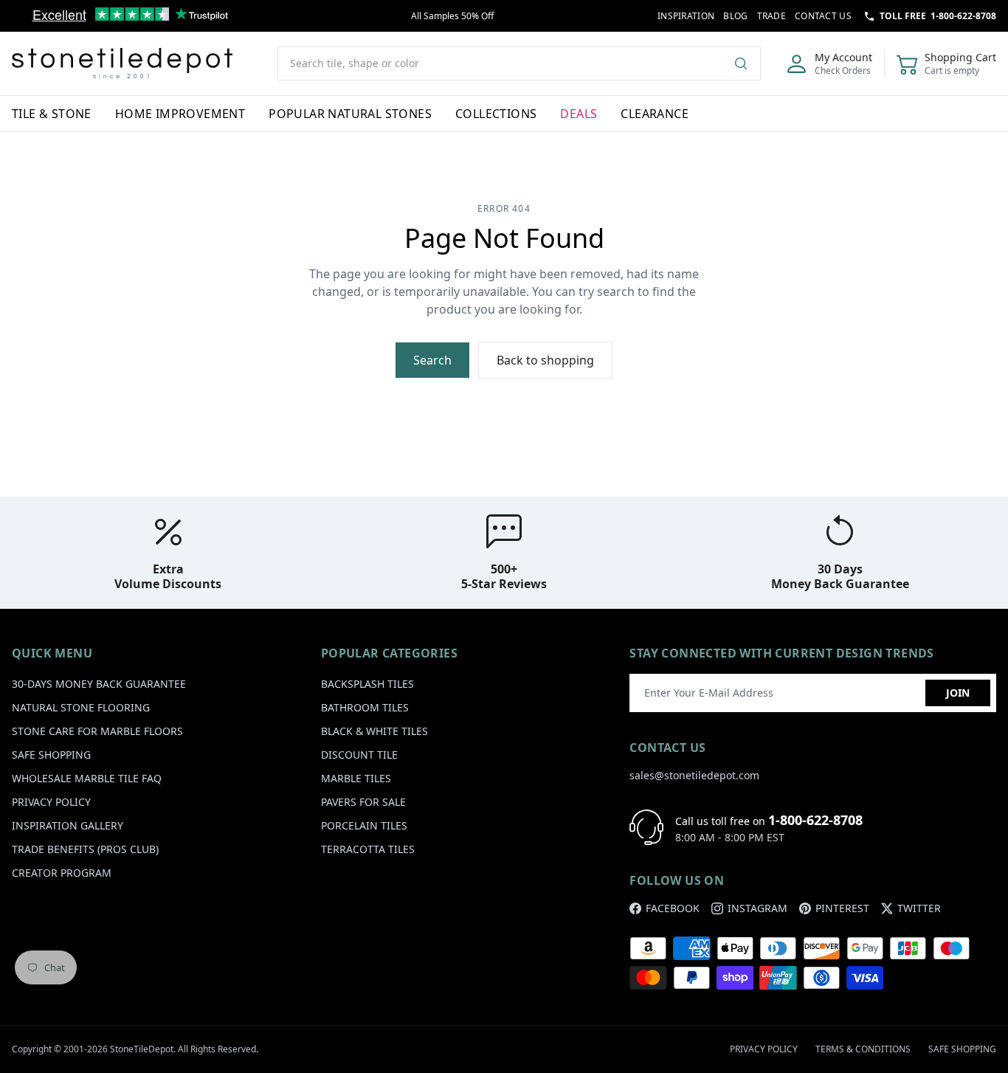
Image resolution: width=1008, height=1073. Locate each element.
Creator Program (61, 873)
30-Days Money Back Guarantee (99, 684)
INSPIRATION (685, 16)
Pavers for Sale (363, 802)
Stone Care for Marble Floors (97, 731)
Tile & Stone (52, 114)
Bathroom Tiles (365, 707)
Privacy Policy (51, 802)
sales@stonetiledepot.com (694, 775)
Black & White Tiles (374, 731)
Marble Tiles (356, 778)
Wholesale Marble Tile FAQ (87, 778)
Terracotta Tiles (368, 849)
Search (432, 360)
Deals (578, 114)
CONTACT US (823, 16)
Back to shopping (545, 360)
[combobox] (519, 63)
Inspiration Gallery (67, 825)
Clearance (654, 114)
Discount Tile (359, 755)
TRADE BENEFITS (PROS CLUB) (85, 849)
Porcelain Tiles (364, 825)
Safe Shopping (51, 755)
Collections (495, 114)
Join (958, 693)
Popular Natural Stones (350, 114)
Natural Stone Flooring (81, 707)
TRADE (772, 16)
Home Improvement (180, 114)
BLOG (735, 16)
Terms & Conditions (863, 1049)
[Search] (747, 63)
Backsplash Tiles (367, 684)
